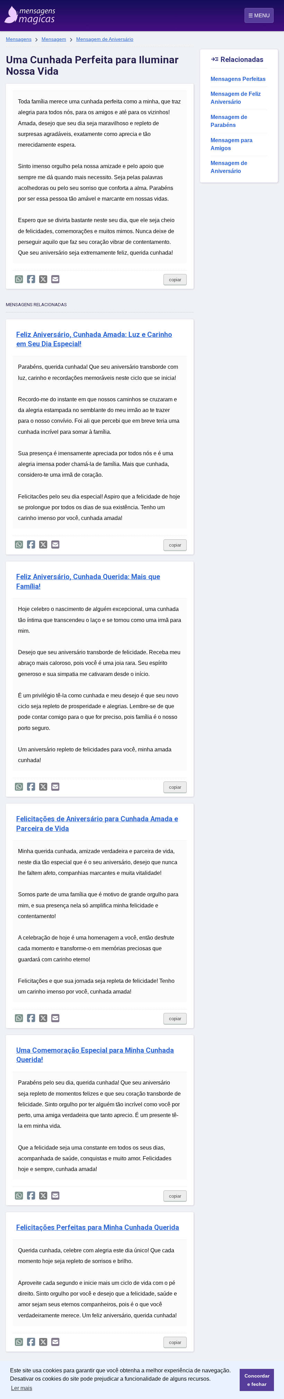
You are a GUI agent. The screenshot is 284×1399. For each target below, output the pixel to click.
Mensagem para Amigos (231, 144)
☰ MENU (259, 15)
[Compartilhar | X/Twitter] (43, 279)
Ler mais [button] (21, 1388)
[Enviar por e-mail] (55, 279)
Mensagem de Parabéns (229, 121)
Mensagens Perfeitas (238, 79)
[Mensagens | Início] (23, 13)
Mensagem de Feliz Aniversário (236, 98)
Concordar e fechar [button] (257, 1380)
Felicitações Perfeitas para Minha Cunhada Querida (97, 1228)
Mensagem (54, 39)
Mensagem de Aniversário (104, 39)
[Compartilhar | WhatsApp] (19, 279)
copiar (175, 279)
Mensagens (19, 39)
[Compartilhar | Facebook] (31, 279)
